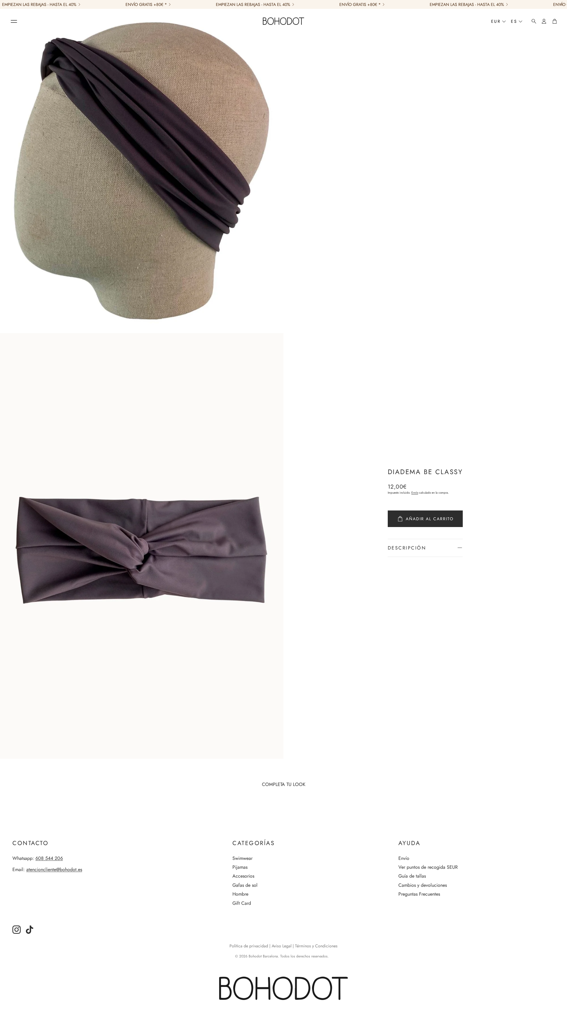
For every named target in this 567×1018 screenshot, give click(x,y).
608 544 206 (49, 858)
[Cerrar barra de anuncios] (561, 4)
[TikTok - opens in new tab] (29, 929)
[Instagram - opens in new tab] (16, 929)
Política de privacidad (248, 946)
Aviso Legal (281, 946)
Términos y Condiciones (316, 946)
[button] (13, 21)
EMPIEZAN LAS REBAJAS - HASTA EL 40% (39, 4)
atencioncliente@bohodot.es (54, 869)
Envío (414, 492)
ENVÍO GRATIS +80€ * (146, 4)
